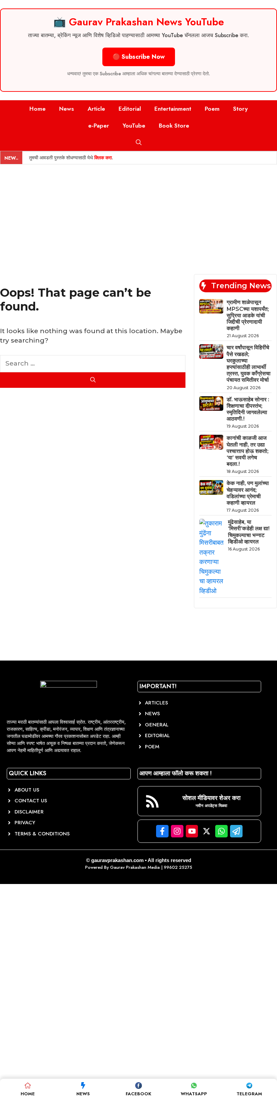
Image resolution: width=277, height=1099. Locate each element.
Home (37, 109)
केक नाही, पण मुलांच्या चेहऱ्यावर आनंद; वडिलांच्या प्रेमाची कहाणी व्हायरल (248, 493)
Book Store (174, 126)
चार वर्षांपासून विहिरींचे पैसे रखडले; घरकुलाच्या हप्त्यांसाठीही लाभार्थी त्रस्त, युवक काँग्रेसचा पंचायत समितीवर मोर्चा (249, 363)
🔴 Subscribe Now (138, 56)
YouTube (134, 126)
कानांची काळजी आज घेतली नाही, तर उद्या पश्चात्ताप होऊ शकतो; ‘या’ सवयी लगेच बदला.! (248, 451)
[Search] (92, 380)
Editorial (130, 109)
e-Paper (98, 126)
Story (240, 109)
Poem (212, 109)
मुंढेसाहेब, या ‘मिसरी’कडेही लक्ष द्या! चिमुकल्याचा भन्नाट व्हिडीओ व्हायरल (249, 532)
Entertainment (172, 109)
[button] (138, 142)
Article (96, 109)
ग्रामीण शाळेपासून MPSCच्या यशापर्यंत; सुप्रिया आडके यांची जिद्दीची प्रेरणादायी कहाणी (248, 315)
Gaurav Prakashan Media (135, 867)
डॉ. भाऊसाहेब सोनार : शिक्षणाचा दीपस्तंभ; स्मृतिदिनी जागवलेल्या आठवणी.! (248, 409)
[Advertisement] (138, 215)
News (66, 109)
